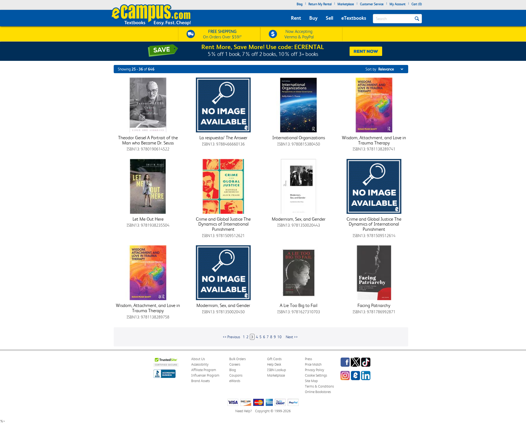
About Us (198, 359)
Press (308, 359)
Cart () (416, 4)
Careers (234, 364)
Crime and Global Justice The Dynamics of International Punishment (223, 224)
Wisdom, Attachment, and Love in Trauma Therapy (374, 140)
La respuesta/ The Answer (223, 137)
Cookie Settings (316, 375)
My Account (397, 4)
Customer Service (372, 4)
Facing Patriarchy (374, 305)
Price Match (313, 364)
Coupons (235, 375)
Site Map (311, 381)
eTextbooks (353, 18)
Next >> (292, 337)
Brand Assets (200, 381)
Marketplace (346, 4)
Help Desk (274, 364)
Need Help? (243, 411)
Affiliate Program (203, 370)
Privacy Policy (314, 370)
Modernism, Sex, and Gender (298, 219)
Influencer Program (205, 375)
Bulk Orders (237, 359)
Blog (299, 4)
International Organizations (298, 137)
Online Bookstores (318, 392)
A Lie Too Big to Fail (298, 305)
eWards (234, 381)
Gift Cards (274, 359)
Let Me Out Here (148, 219)
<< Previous (231, 337)
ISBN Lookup (276, 370)
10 (279, 337)
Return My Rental (319, 4)
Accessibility (199, 364)
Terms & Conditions (319, 386)
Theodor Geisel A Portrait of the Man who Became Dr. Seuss (148, 140)
